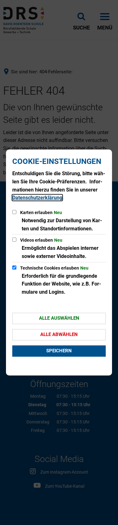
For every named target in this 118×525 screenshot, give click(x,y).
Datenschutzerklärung (37, 198)
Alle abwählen (59, 334)
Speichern (59, 351)
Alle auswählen (59, 318)
